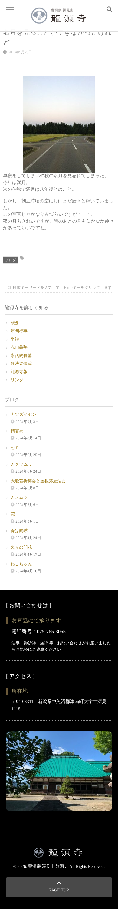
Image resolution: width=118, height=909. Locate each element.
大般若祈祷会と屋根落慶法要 (38, 481)
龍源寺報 (19, 372)
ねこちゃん (21, 564)
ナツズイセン (24, 414)
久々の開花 (21, 547)
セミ (15, 448)
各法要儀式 (21, 364)
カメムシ (19, 497)
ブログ (10, 260)
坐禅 (15, 339)
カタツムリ (21, 464)
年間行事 (19, 331)
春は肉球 (19, 531)
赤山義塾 (19, 347)
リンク (17, 380)
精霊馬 (17, 431)
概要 (15, 323)
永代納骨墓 (21, 356)
